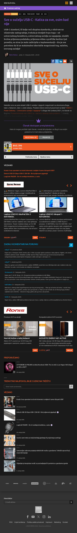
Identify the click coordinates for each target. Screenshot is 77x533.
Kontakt (65, 522)
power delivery (31, 14)
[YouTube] (33, 517)
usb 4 (45, 14)
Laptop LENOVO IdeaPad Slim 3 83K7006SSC (17, 215)
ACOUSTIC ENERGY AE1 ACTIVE (52, 338)
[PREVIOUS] (67, 185)
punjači (38, 14)
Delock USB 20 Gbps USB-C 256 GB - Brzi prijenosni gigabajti (26, 173)
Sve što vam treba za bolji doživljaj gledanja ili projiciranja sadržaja (39, 438)
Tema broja (7, 14)
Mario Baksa (13, 55)
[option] (20, 214)
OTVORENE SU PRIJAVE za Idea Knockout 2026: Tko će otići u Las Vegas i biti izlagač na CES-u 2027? (45, 366)
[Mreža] (24, 483)
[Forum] (7, 483)
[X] (38, 517)
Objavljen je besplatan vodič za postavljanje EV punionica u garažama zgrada (42, 463)
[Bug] (16, 483)
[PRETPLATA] (71, 502)
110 (14, 458)
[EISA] (38, 509)
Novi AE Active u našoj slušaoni (17, 338)
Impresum (49, 522)
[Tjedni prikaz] (67, 3)
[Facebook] (53, 61)
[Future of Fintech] (70, 483)
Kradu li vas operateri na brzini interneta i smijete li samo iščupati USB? (29, 170)
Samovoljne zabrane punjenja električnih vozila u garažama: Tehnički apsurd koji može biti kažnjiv (43, 452)
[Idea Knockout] (56, 483)
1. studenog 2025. (16, 262)
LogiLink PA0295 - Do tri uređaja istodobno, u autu (22, 176)
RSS (10, 522)
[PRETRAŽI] (71, 386)
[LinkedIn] (61, 61)
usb (42, 14)
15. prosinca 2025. (16, 250)
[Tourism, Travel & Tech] (63, 483)
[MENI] (71, 3)
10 (14, 406)
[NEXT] (71, 185)
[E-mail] (65, 61)
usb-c (20, 14)
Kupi (35, 238)
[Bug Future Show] (46, 483)
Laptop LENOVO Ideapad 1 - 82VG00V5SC (51, 215)
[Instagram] (44, 517)
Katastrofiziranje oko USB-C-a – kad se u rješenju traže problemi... (36, 113)
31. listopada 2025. (19, 272)
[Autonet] (35, 483)
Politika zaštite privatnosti (35, 522)
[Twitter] (57, 61)
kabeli (24, 14)
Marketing (57, 522)
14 (71, 61)
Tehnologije (14, 14)
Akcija (69, 350)
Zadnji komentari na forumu (21, 244)
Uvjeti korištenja (19, 522)
